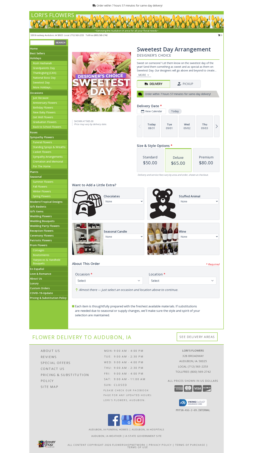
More (142, 75)
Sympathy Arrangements (48, 156)
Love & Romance (40, 273)
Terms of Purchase (190, 445)
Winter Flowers (42, 191)
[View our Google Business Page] (126, 425)
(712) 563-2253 (77, 35)
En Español (37, 269)
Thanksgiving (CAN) (44, 73)
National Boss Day (44, 77)
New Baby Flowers (44, 112)
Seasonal (36, 176)
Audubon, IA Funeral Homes (109, 429)
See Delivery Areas (197, 337)
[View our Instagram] (139, 425)
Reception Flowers (41, 230)
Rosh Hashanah (42, 63)
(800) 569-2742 (101, 35)
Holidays (35, 58)
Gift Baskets (38, 206)
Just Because (41, 98)
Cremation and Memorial (48, 161)
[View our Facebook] (114, 425)
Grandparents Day (44, 68)
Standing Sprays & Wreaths (49, 147)
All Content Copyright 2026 (89, 445)
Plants (34, 172)
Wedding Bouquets (42, 221)
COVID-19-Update (41, 293)
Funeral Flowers (42, 142)
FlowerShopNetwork (128, 445)
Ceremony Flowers (42, 235)
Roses (33, 132)
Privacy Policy (160, 445)
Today (175, 111)
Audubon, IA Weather (106, 436)
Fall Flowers (40, 186)
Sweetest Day (41, 82)
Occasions (36, 93)
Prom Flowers (38, 245)
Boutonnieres (41, 255)
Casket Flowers (42, 152)
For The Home (42, 166)
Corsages (38, 250)
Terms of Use (137, 447)
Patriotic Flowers (41, 240)
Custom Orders (40, 288)
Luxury (34, 283)
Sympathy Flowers (42, 137)
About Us (36, 278)
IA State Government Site (143, 436)
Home (34, 48)
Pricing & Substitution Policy (48, 298)
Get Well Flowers (43, 117)
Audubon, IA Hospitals (148, 429)
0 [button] (221, 35)
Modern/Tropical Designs (46, 201)
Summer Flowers (43, 181)
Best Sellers (37, 53)
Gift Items (36, 211)
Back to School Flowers (47, 127)
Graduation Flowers (44, 122)
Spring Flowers (42, 196)
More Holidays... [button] (42, 87)
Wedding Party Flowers (44, 226)
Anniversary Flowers (45, 102)
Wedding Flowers (41, 216)
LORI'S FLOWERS (52, 15)
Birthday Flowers (43, 107)
